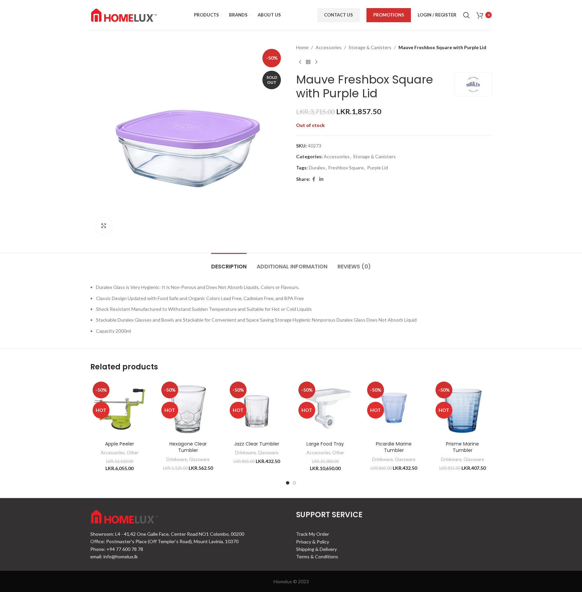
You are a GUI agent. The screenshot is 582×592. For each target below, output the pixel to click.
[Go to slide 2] (294, 483)
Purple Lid (377, 167)
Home (302, 47)
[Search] (466, 15)
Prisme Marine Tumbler (462, 447)
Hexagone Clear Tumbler (188, 447)
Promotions (388, 15)
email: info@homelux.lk (114, 556)
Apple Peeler (119, 443)
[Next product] (316, 62)
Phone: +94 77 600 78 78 (116, 549)
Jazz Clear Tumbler (256, 443)
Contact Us (338, 15)
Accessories (329, 47)
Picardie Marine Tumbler (394, 447)
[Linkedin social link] (321, 179)
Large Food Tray (325, 443)
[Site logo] (124, 14)
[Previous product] (300, 62)
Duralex (317, 167)
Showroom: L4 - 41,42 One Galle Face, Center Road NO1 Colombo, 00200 (167, 534)
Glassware (199, 459)
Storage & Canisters (370, 47)
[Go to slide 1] (287, 483)
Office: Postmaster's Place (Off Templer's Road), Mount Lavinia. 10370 (164, 541)
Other (132, 452)
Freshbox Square (346, 167)
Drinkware (176, 459)
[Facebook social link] (313, 179)
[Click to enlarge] (103, 226)
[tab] (229, 263)
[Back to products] (308, 62)
